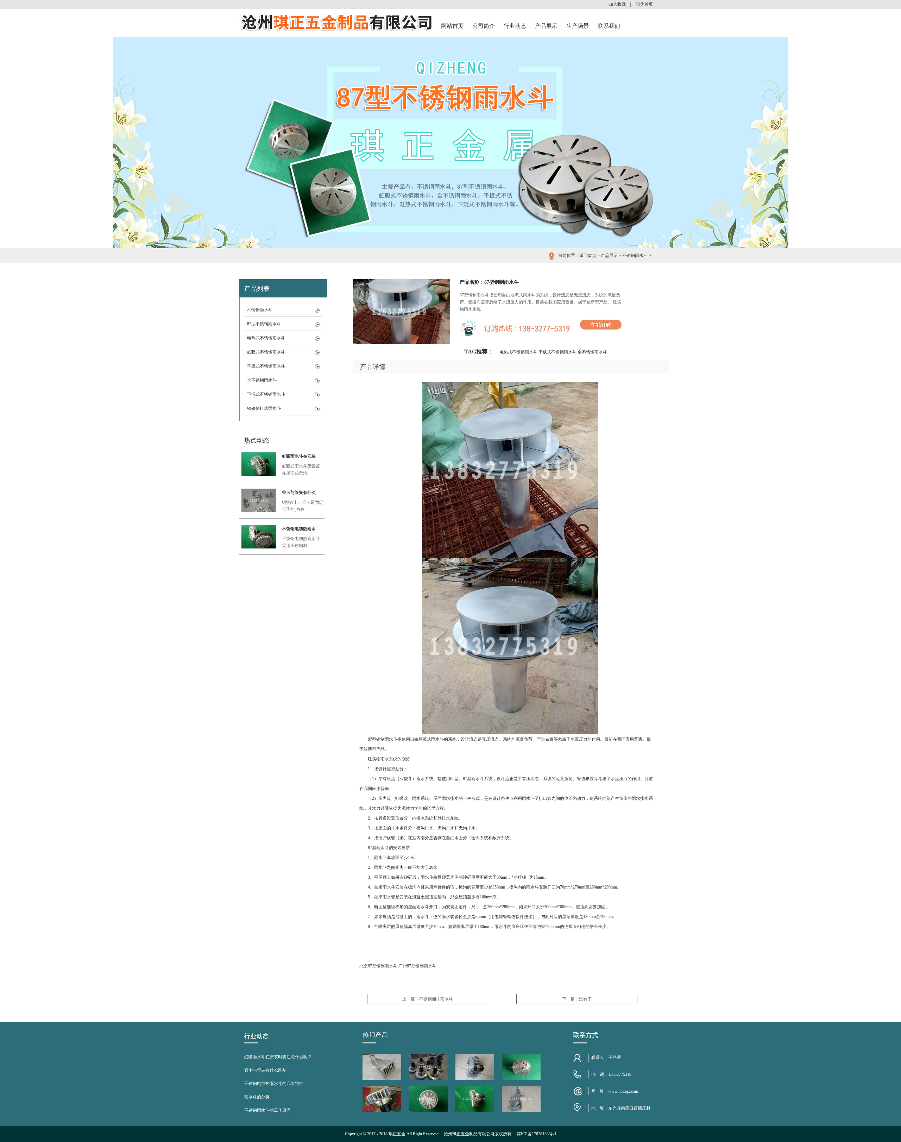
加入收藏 (617, 4)
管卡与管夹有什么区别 (265, 1070)
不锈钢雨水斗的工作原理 (267, 1110)
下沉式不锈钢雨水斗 (266, 394)
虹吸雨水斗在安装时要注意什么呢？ (278, 1056)
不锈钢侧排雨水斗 (436, 999)
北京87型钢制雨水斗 (378, 966)
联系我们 (609, 26)
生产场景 (577, 26)
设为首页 (644, 4)
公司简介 (483, 26)
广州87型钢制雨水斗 (417, 966)
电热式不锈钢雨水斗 (266, 337)
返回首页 (587, 255)
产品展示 (546, 26)
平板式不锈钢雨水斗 (266, 366)
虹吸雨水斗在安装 (299, 456)
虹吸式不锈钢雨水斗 (266, 352)
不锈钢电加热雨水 (299, 528)
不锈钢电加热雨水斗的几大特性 (273, 1083)
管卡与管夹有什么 (299, 492)
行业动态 (515, 26)
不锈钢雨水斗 (635, 255)
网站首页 (452, 26)
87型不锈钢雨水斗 (264, 323)
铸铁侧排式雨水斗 (264, 408)
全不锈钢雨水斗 (262, 380)
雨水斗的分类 (257, 1096)
